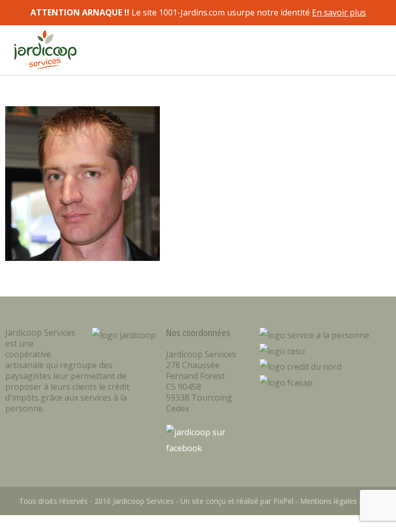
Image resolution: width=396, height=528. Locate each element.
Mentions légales (328, 501)
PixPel (283, 501)
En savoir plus (339, 12)
